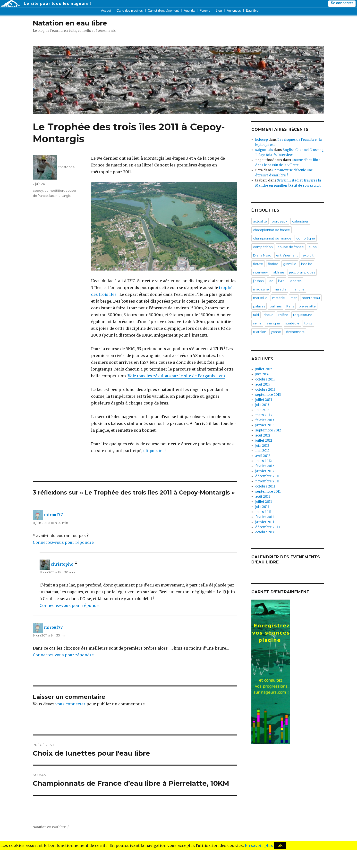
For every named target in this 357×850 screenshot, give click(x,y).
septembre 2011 (267, 491)
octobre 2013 (265, 390)
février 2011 (264, 517)
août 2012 (262, 435)
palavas (259, 306)
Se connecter (342, 3)
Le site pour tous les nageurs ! (58, 3)
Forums (205, 10)
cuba (313, 247)
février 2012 (264, 466)
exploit (308, 255)
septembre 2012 (268, 430)
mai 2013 (262, 410)
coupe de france (291, 247)
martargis (62, 196)
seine (257, 323)
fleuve (258, 264)
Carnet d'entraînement (163, 10)
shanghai (273, 323)
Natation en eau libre (70, 23)
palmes (275, 306)
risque (268, 315)
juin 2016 (262, 374)
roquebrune (302, 315)
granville (289, 264)
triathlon (259, 332)
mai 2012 (262, 451)
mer (293, 298)
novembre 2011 (267, 481)
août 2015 (262, 384)
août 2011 (262, 497)
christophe (66, 167)
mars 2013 (263, 415)
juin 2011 (262, 507)
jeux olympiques (302, 272)
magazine (261, 289)
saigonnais (264, 150)
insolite (306, 264)
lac (51, 196)
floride (273, 264)
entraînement (287, 255)
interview (260, 272)
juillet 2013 (263, 400)
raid (256, 315)
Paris (290, 306)
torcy (308, 323)
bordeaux (279, 221)
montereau (311, 298)
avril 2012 (262, 456)
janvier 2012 (264, 471)
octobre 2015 (265, 379)
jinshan (258, 281)
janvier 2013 (264, 425)
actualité (260, 221)
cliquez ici (153, 450)
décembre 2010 (267, 527)
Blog (218, 10)
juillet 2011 (263, 502)
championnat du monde (272, 238)
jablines (278, 272)
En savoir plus (259, 845)
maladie (280, 289)
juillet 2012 (263, 440)
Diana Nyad (262, 255)
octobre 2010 (265, 532)
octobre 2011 (265, 486)
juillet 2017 (263, 369)
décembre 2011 (267, 476)
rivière (283, 315)
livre (281, 281)
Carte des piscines (130, 10)
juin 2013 (262, 405)
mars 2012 (263, 461)
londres (295, 281)
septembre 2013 (268, 395)
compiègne (305, 238)
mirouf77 (53, 514)
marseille (260, 298)
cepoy (38, 190)
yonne (276, 332)
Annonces (234, 10)
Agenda (189, 10)
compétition (54, 190)
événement (295, 332)
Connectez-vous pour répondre (63, 542)
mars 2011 (263, 512)
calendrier (300, 221)
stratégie (292, 323)
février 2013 (264, 420)
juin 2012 (262, 446)
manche (298, 289)
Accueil (106, 10)
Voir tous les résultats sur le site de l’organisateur (176, 375)
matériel (279, 298)
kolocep (261, 140)
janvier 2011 (264, 522)
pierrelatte (307, 306)
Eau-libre (252, 10)
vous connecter (70, 703)
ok (280, 845)
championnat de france (271, 230)
